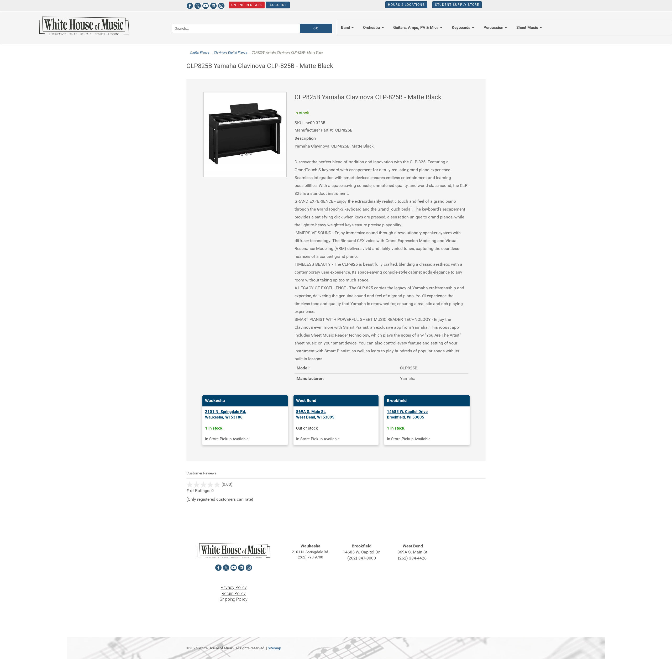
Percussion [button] (494, 27)
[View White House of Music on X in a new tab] (197, 5)
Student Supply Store (457, 5)
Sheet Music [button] (527, 27)
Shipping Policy (234, 599)
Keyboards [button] (461, 27)
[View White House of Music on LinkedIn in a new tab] (213, 5)
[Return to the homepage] (84, 26)
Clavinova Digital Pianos (230, 52)
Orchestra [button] (372, 27)
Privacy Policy (234, 587)
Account (278, 5)
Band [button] (346, 27)
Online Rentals (246, 5)
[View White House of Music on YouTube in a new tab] (205, 5)
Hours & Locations (406, 5)
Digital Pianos (199, 52)
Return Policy (234, 593)
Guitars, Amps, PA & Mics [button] (416, 27)
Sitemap (274, 648)
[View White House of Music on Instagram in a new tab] (221, 5)
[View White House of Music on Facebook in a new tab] (189, 5)
